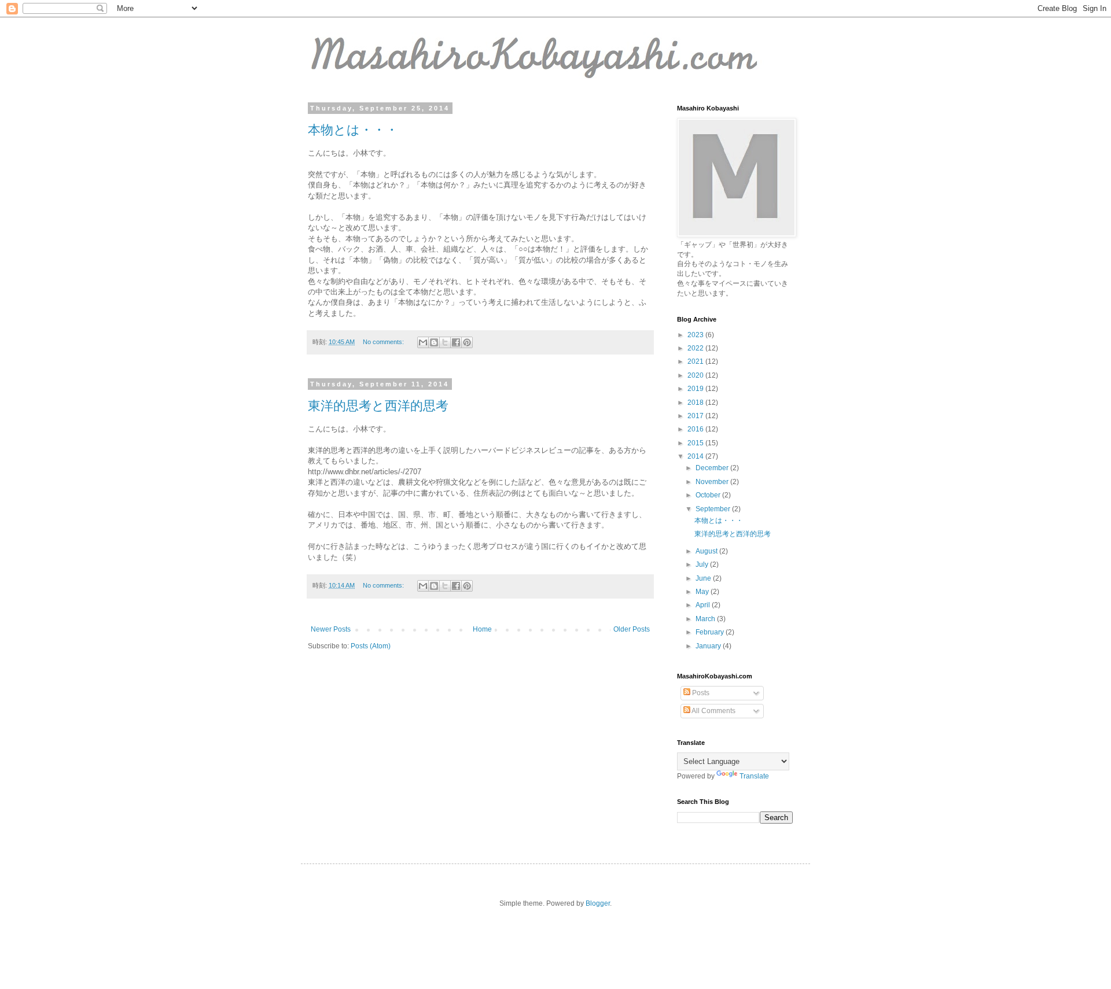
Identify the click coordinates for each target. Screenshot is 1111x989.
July (703, 564)
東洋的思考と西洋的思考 (378, 405)
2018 (696, 402)
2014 (696, 456)
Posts (699, 693)
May (703, 592)
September (714, 509)
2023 (696, 335)
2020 (696, 375)
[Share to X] (445, 342)
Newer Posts (331, 629)
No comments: (384, 341)
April (704, 605)
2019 (696, 389)
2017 (696, 416)
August (707, 551)
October (709, 495)
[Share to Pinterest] (467, 342)
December (713, 468)
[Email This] (423, 342)
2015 (696, 443)
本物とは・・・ (353, 130)
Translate (754, 776)
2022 (696, 348)
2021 (696, 361)
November (713, 482)
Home (482, 629)
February (711, 632)
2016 (696, 429)
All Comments (712, 711)
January (709, 646)
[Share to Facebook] (456, 342)
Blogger (598, 903)
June (704, 578)
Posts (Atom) (371, 646)
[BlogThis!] (434, 342)
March (706, 619)
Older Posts (631, 629)
